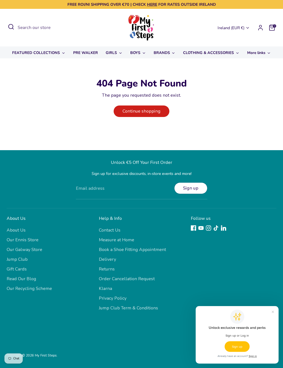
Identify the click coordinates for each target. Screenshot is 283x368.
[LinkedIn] (223, 228)
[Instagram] (208, 228)
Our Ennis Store (22, 240)
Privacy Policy (112, 298)
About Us (16, 230)
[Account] (260, 27)
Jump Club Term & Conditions (128, 308)
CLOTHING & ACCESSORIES (209, 52)
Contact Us (109, 230)
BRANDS (162, 52)
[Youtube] (201, 228)
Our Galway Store (24, 250)
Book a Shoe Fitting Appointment (132, 250)
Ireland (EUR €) (231, 28)
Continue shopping (141, 111)
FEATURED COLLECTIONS (36, 52)
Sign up (190, 188)
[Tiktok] (216, 228)
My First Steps (46, 355)
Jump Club (17, 259)
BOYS (136, 52)
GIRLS (112, 52)
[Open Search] (11, 26)
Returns (107, 269)
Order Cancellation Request (127, 279)
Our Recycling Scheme (29, 288)
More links (256, 52)
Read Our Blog (21, 279)
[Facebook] (193, 228)
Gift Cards (17, 269)
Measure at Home (116, 240)
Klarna (105, 288)
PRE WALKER (85, 52)
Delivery (107, 259)
